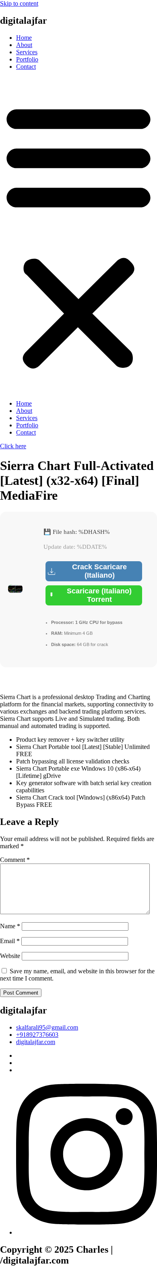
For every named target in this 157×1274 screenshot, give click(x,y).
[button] (78, 235)
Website (10, 955)
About (24, 44)
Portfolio (27, 59)
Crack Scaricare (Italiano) (99, 571)
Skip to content (19, 3)
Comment (15, 859)
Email (10, 941)
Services (26, 52)
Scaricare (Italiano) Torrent (99, 595)
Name (10, 926)
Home (24, 37)
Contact (26, 66)
